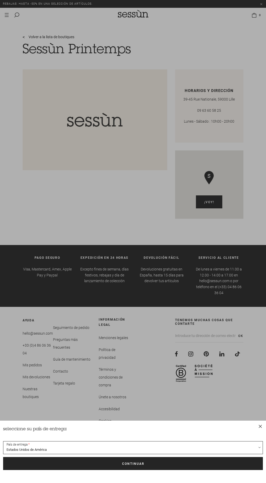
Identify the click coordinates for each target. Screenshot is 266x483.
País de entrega (17, 444)
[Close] (260, 426)
